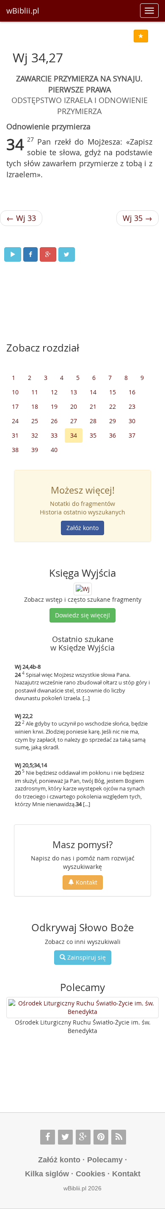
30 (132, 421)
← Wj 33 (21, 218)
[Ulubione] (141, 36)
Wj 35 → (137, 218)
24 (15, 421)
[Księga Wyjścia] (83, 588)
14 (93, 392)
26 (54, 421)
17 (15, 406)
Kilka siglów (47, 1174)
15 (112, 392)
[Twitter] (65, 1137)
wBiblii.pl (22, 11)
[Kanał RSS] (118, 1137)
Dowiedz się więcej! (82, 615)
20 (73, 406)
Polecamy (105, 1160)
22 (112, 406)
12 (54, 392)
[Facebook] (47, 1137)
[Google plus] (83, 1137)
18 (34, 406)
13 (73, 392)
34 (73, 435)
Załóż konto (82, 528)
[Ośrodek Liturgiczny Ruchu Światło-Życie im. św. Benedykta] (82, 1007)
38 (15, 450)
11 (34, 392)
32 (34, 435)
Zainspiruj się (86, 957)
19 (54, 406)
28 (93, 421)
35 (93, 435)
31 (15, 435)
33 (54, 435)
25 (34, 421)
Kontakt (85, 882)
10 (15, 392)
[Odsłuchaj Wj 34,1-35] (12, 254)
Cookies (90, 1174)
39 (34, 450)
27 (73, 421)
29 (112, 421)
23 (132, 406)
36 (112, 435)
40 (54, 450)
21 (93, 406)
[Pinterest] (101, 1137)
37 (132, 435)
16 (132, 392)
